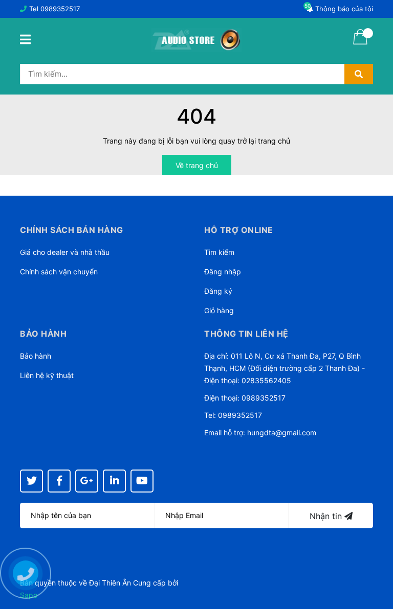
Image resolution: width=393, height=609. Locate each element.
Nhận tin (327, 516)
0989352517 (60, 9)
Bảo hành (35, 356)
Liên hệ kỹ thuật (47, 375)
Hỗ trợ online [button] (238, 230)
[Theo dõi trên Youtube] (142, 481)
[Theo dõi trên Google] (86, 481)
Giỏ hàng (219, 310)
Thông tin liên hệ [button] (246, 334)
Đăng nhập (222, 271)
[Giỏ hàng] (360, 43)
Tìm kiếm (219, 252)
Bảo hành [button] (43, 334)
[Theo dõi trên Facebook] (59, 481)
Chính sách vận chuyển (59, 271)
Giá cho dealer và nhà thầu (65, 252)
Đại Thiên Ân (110, 582)
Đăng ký (218, 291)
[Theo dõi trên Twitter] (31, 481)
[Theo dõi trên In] (114, 481)
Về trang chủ (197, 165)
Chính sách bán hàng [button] (71, 230)
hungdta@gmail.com (281, 432)
